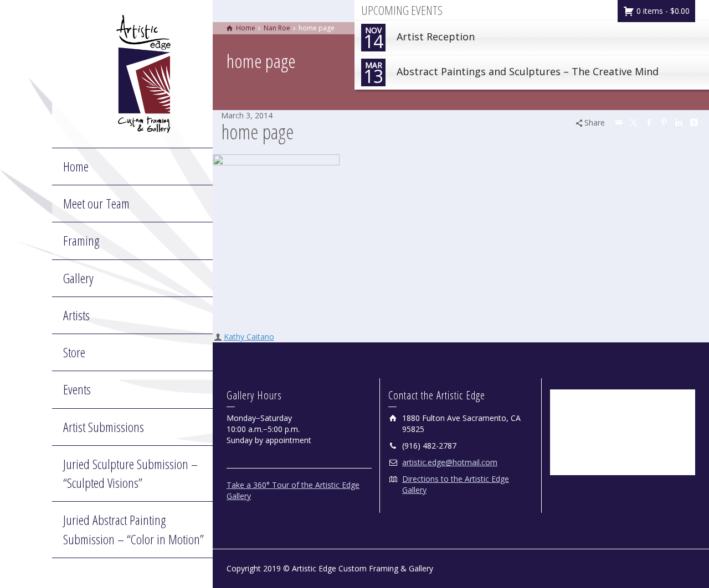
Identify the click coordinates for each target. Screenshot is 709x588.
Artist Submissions (103, 427)
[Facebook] (649, 122)
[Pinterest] (664, 122)
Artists (76, 315)
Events (77, 389)
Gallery (78, 278)
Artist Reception (419, 39)
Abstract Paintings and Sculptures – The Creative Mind (511, 74)
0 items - (662, 11)
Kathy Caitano (249, 336)
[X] (634, 122)
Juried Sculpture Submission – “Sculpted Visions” (130, 473)
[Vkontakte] (694, 122)
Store (74, 352)
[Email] (619, 122)
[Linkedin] (679, 122)
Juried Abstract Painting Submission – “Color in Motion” (133, 529)
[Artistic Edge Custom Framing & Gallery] (143, 72)
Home (76, 166)
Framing (81, 240)
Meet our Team (96, 203)
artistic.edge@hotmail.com (449, 462)
